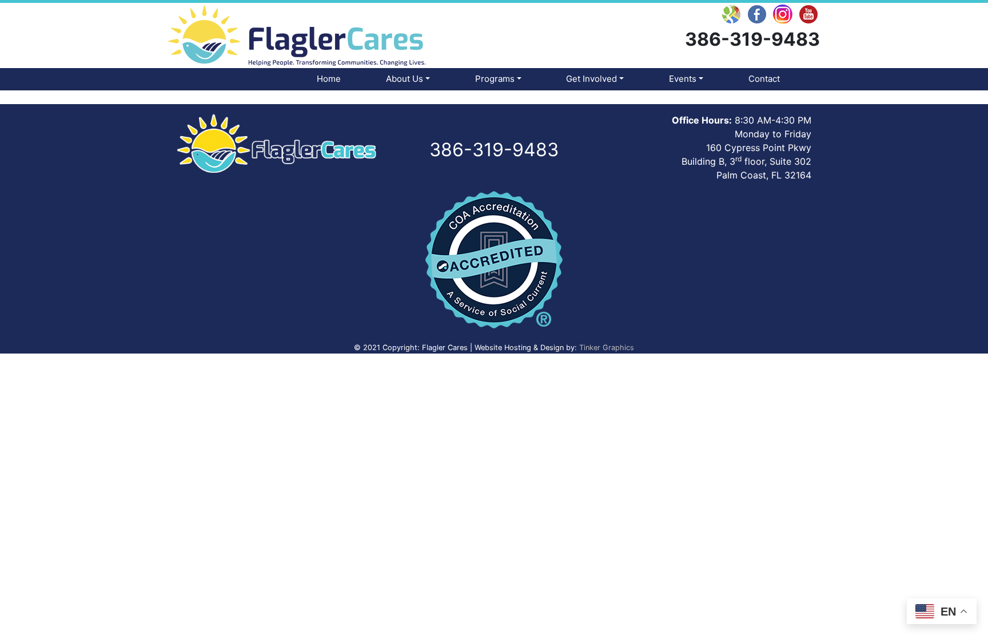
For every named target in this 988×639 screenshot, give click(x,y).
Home (329, 78)
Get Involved (591, 78)
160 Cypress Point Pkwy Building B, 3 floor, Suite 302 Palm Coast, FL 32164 (746, 161)
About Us (404, 78)
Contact (764, 78)
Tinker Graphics (606, 347)
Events (682, 78)
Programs (495, 78)
